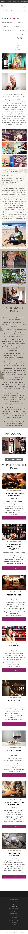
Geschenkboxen (14, 913)
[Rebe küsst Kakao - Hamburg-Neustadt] (14, 731)
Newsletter (14, 922)
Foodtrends (14, 901)
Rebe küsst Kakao (14, 751)
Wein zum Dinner (14, 595)
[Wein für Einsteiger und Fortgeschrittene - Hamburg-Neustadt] (14, 782)
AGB (14, 927)
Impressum (14, 924)
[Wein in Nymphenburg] (8, 135)
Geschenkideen (14, 915)
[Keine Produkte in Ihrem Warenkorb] (25, 6)
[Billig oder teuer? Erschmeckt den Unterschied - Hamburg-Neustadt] (14, 525)
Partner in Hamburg (18, 47)
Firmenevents (14, 917)
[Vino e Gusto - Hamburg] (14, 626)
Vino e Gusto (14, 646)
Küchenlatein (14, 902)
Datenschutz (14, 926)
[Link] (14, 445)
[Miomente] (7, 5)
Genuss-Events (14, 911)
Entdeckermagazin (14, 899)
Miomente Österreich (14, 919)
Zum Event (14, 517)
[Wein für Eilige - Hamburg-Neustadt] (14, 681)
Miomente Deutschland (14, 920)
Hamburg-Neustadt (14, 490)
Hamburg (14, 643)
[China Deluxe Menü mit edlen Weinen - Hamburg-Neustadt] (14, 474)
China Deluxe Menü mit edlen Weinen (14, 494)
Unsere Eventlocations (14, 908)
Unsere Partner (14, 906)
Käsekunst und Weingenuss (14, 854)
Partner (18, 44)
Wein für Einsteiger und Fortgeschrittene (14, 804)
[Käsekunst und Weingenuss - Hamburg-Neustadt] (14, 834)
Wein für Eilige (14, 700)
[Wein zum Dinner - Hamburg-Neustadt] (14, 575)
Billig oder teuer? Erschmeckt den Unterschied (14, 546)
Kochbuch (14, 904)
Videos (14, 910)
